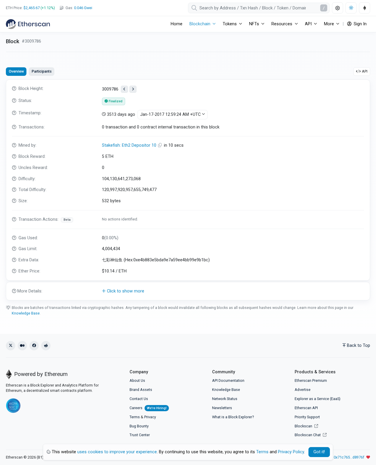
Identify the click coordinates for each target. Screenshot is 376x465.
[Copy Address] (160, 145)
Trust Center (140, 435)
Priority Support (307, 417)
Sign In (359, 23)
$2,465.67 (32, 8)
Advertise (302, 389)
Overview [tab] (16, 71)
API (364, 71)
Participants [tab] (42, 71)
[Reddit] (46, 345)
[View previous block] (124, 89)
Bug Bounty (139, 426)
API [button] (308, 23)
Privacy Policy (291, 451)
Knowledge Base (26, 313)
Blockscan (304, 426)
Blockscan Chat (308, 435)
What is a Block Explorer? (233, 417)
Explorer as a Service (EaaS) (317, 399)
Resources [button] (281, 23)
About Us (137, 380)
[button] (188, 291)
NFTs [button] (254, 23)
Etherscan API (306, 408)
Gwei (83, 8)
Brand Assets (141, 389)
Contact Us (139, 399)
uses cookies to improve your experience (117, 451)
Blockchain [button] (199, 23)
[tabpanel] (188, 189)
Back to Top (358, 345)
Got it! (319, 451)
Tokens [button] (230, 23)
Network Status (224, 399)
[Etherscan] (28, 24)
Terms (135, 417)
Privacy (150, 417)
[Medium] (22, 345)
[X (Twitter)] (10, 345)
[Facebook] (34, 345)
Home (176, 23)
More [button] (329, 23)
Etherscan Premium (311, 380)
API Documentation (228, 380)
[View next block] (133, 89)
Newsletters (222, 408)
